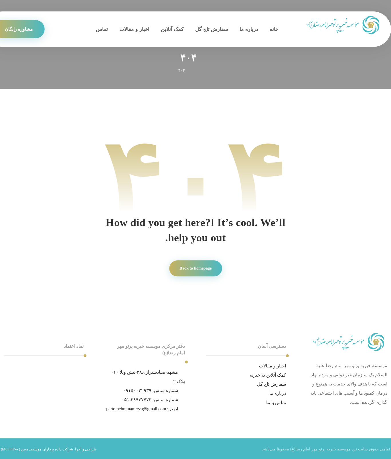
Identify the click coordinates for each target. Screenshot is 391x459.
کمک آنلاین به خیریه (268, 375)
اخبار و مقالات (272, 365)
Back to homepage (195, 268)
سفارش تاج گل (271, 384)
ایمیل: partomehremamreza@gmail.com (142, 408)
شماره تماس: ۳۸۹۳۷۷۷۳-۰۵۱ (150, 399)
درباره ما (277, 393)
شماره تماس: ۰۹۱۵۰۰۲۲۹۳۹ (150, 390)
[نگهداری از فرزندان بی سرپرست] (343, 25)
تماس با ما (276, 402)
